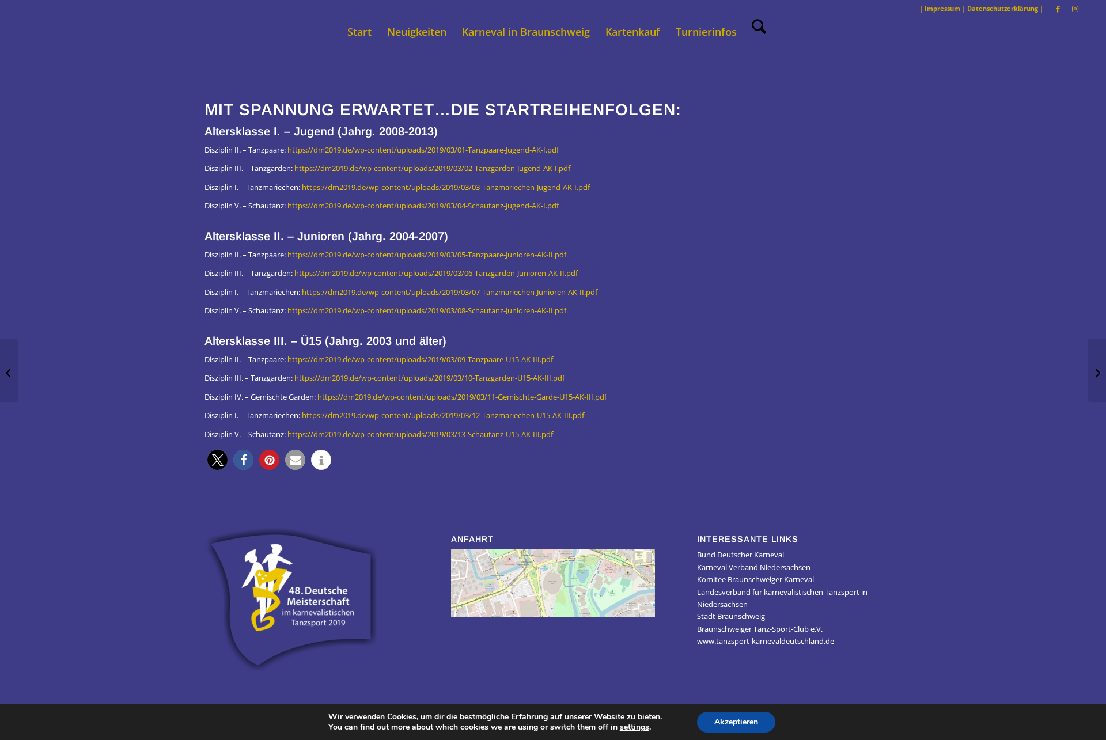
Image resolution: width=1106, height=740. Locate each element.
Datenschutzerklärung (1002, 8)
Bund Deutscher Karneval (740, 554)
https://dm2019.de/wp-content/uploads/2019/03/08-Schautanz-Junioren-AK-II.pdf (426, 310)
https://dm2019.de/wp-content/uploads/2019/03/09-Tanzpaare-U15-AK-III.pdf (420, 359)
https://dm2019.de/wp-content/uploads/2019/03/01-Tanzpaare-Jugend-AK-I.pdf (423, 150)
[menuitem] (359, 31)
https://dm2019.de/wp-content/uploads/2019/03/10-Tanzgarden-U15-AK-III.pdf (429, 378)
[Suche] (755, 31)
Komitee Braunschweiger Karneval (755, 579)
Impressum (942, 8)
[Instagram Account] (9, 370)
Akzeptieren (736, 721)
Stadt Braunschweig (731, 616)
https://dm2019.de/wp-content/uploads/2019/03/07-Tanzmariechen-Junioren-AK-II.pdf (449, 292)
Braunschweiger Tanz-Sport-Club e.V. (760, 629)
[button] (217, 460)
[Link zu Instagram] (1075, 8)
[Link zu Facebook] (1058, 8)
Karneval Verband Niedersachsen (753, 567)
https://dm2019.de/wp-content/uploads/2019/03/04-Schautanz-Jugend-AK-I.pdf (423, 205)
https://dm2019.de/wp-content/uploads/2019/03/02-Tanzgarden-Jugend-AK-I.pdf (432, 168)
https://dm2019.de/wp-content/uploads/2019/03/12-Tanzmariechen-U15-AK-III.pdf (443, 415)
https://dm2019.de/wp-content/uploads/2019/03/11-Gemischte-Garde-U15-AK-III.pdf (462, 397)
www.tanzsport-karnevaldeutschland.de (765, 641)
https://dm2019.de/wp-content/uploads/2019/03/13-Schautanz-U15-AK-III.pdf (420, 434)
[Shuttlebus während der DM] (1097, 370)
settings (634, 727)
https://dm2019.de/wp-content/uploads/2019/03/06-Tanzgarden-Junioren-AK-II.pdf (436, 273)
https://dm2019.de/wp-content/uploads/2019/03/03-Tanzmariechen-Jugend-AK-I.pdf (446, 187)
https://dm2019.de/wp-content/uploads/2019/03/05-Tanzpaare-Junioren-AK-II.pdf (426, 254)
